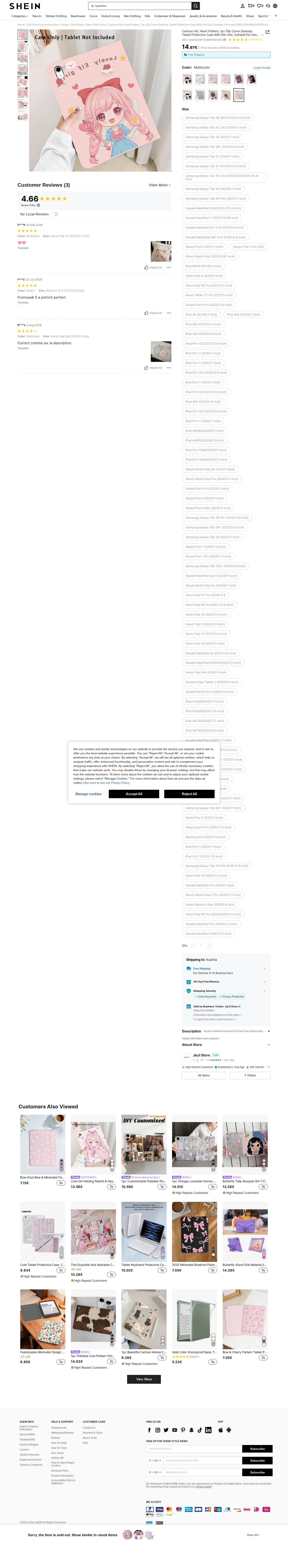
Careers (24, 1449)
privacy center (203, 1486)
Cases (64, 24)
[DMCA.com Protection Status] (159, 1522)
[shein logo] (24, 6)
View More (144, 1379)
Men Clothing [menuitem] (132, 16)
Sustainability (27, 1439)
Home (20, 24)
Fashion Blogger (29, 1444)
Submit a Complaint (31, 1464)
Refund (55, 1437)
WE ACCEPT (153, 1502)
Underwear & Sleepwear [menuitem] (170, 16)
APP (220, 1422)
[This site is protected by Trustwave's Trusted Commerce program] (149, 1522)
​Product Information (62, 1475)
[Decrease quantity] (193, 945)
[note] (190, 1193)
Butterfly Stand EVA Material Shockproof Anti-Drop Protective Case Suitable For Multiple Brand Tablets (245, 1264)
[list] (180, 1430)
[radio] (187, 79)
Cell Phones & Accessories (42, 24)
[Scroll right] (275, 16)
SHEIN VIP (57, 1458)
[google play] (229, 1431)
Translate (22, 248)
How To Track (59, 1447)
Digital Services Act (31, 1459)
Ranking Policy (60, 1470)
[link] (250, 5)
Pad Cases (77, 24)
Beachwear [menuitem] (78, 16)
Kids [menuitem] (147, 16)
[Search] (195, 6)
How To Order (59, 1442)
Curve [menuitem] (93, 16)
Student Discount (29, 1454)
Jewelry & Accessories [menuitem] (203, 16)
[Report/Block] (168, 267)
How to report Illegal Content (62, 1464)
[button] (268, 5)
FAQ (85, 1442)
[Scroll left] (270, 16)
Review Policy (28, 205)
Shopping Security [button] (204, 990)
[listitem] (43, 1155)
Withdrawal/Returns (62, 1432)
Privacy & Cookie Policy (228, 1483)
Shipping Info (58, 1427)
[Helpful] (146, 267)
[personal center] (242, 5)
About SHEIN (27, 1434)
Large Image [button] (262, 67)
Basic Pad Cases (96, 24)
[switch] (54, 214)
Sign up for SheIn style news (167, 1441)
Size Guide (57, 1453)
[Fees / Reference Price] (199, 47)
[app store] (221, 1431)
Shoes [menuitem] (250, 16)
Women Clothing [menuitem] (56, 16)
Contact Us (89, 1427)
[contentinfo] (209, 1512)
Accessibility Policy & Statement (63, 1482)
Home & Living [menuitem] (110, 16)
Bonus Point (90, 1437)
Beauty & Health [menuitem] (231, 16)
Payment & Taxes (93, 1432)
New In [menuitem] (36, 16)
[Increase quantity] (209, 945)
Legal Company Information (29, 1428)
